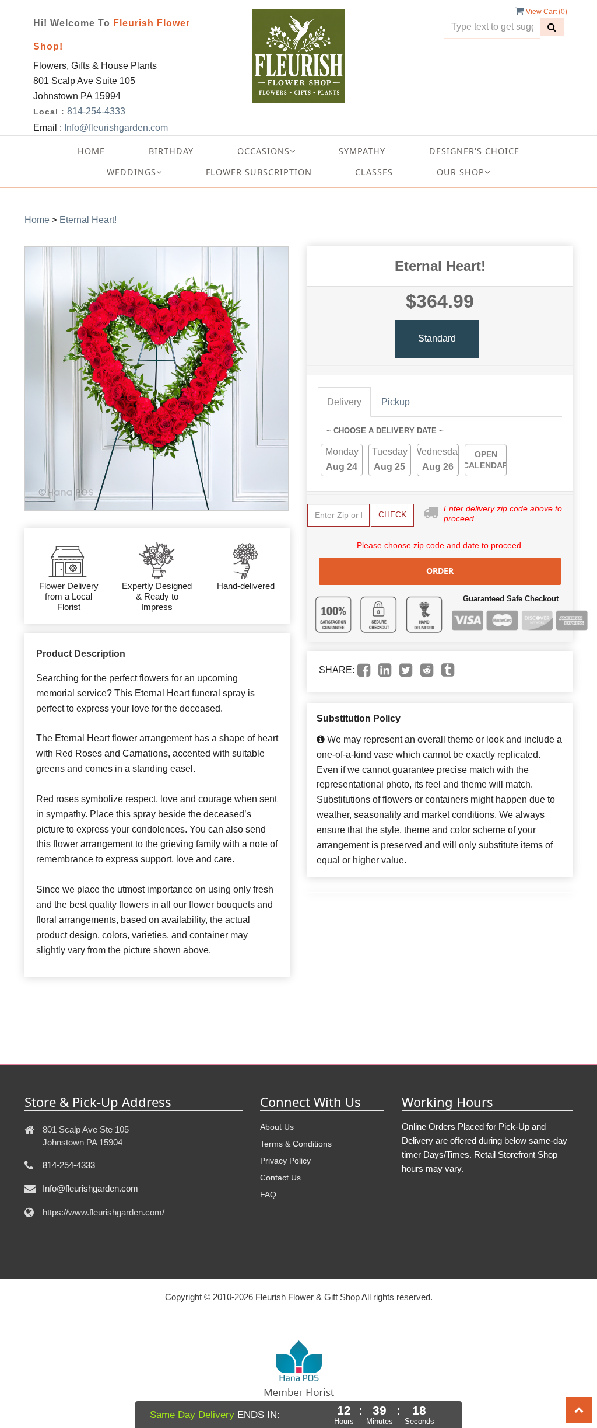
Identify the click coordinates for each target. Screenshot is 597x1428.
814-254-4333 (96, 111)
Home (91, 150)
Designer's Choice (474, 150)
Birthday (171, 150)
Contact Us (280, 1177)
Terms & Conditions (296, 1143)
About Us (277, 1126)
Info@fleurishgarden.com (116, 128)
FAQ (268, 1194)
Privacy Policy (285, 1160)
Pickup (395, 402)
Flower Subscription (259, 171)
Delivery (344, 402)
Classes (374, 171)
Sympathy (362, 150)
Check (392, 514)
